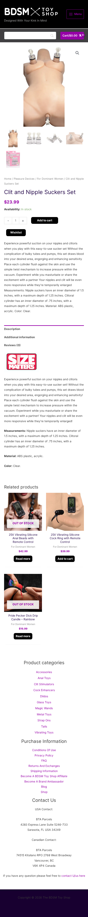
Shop (44, 792)
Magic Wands (44, 708)
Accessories (44, 672)
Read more (23, 558)
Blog (44, 786)
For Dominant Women (50, 178)
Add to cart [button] (65, 558)
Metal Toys (44, 714)
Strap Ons (44, 720)
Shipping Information (44, 771)
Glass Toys (44, 702)
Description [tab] (12, 329)
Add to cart (44, 220)
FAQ (44, 760)
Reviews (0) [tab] (12, 345)
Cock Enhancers (44, 690)
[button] (77, 53)
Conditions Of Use (44, 750)
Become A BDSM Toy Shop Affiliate (44, 776)
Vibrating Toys (44, 732)
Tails (44, 726)
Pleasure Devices (24, 178)
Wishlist (16, 232)
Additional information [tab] (19, 337)
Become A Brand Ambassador (44, 781)
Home (7, 178)
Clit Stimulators (44, 684)
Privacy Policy (44, 755)
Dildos (44, 696)
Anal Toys (44, 678)
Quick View (23, 527)
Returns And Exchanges (44, 766)
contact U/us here (73, 875)
